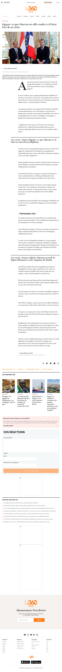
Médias (49, 16)
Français (58, 2)
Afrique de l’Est (20, 646)
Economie (25, 16)
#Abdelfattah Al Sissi (32, 369)
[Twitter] (28, 635)
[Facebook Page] (25, 635)
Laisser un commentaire (31, 471)
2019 (47, 646)
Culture (43, 16)
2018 (47, 648)
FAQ (32, 643)
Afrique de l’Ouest (20, 643)
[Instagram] (37, 635)
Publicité (33, 648)
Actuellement (5, 16)
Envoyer (39, 620)
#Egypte (21, 369)
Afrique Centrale (20, 645)
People (37, 16)
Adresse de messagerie (11, 462)
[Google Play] (36, 662)
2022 (47, 641)
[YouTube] (31, 635)
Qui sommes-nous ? (36, 641)
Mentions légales (35, 645)
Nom (5, 456)
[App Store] (25, 662)
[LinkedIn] (34, 635)
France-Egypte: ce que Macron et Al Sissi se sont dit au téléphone (33, 140)
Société (32, 16)
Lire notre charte (8, 425)
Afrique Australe (20, 648)
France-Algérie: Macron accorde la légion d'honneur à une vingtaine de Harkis (33, 258)
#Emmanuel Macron (8, 369)
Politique (19, 16)
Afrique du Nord (20, 641)
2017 (47, 650)
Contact (33, 646)
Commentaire (7, 438)
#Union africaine (47, 369)
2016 (47, 652)
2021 (47, 643)
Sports (54, 16)
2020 (47, 645)
